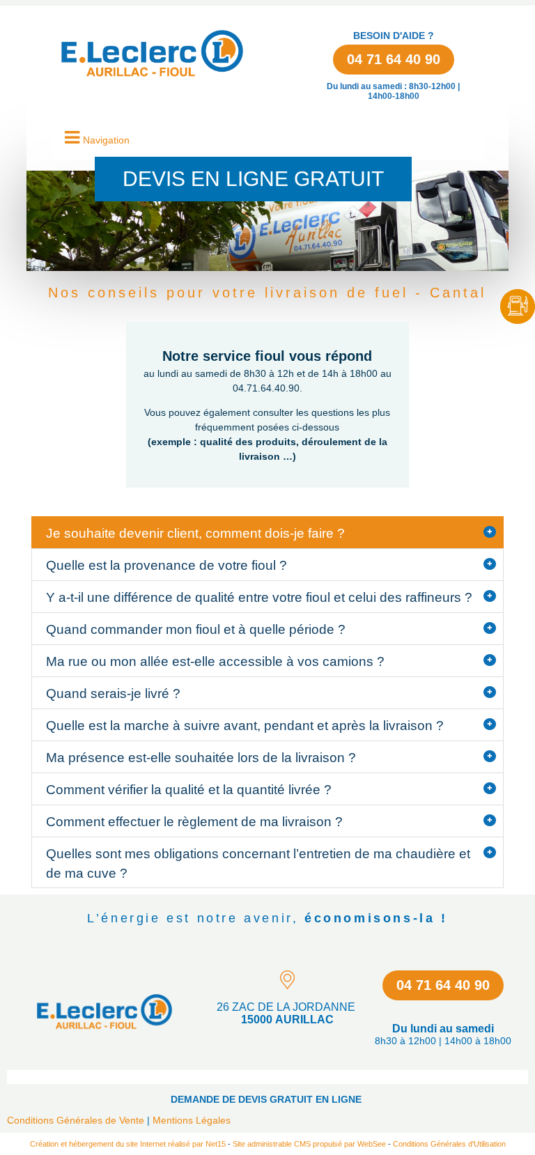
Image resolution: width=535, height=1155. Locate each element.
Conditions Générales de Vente (75, 1120)
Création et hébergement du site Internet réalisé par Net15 (128, 1144)
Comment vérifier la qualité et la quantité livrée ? (189, 789)
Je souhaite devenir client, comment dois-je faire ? (195, 533)
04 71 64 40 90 (393, 59)
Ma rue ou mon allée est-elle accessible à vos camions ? (215, 661)
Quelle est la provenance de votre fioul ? (166, 565)
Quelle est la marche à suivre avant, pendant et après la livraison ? (245, 725)
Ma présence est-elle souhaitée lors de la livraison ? (201, 757)
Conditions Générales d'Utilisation (449, 1144)
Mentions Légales (192, 1120)
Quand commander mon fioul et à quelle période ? (196, 629)
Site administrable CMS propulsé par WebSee (309, 1144)
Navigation (106, 140)
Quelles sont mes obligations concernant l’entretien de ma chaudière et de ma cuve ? (258, 863)
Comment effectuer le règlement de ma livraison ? (194, 821)
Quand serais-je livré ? (113, 693)
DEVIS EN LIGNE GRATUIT (253, 178)
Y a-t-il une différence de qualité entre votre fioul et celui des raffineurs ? (259, 597)
